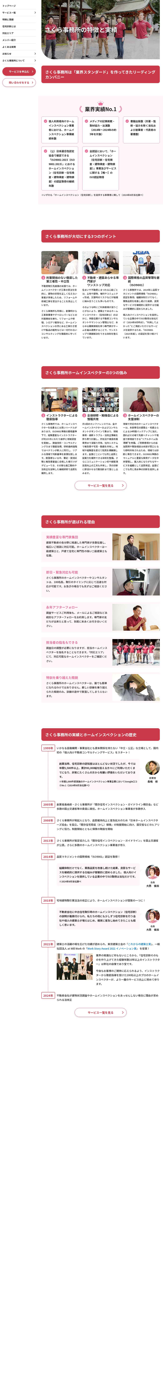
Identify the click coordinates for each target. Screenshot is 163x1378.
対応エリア (8, 33)
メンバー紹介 (9, 40)
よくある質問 (9, 46)
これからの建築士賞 (139, 944)
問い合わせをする (19, 82)
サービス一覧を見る (100, 485)
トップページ (9, 5)
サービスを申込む (19, 71)
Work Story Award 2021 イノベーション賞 (111, 948)
